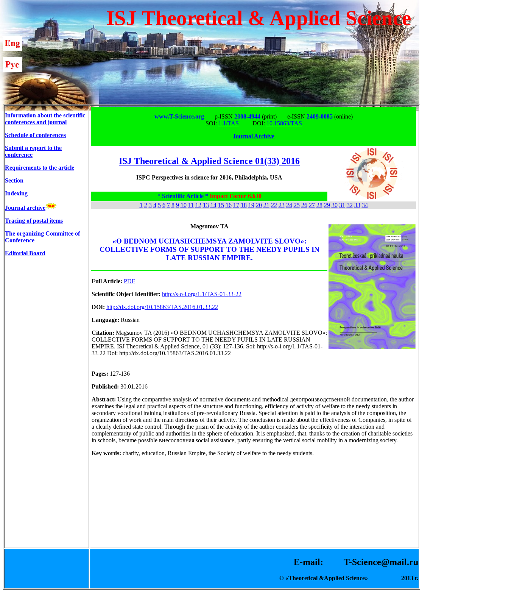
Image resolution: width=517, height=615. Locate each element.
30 (335, 205)
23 (282, 205)
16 (229, 205)
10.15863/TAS (284, 123)
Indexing (16, 193)
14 (213, 205)
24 (289, 205)
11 (191, 205)
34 (365, 205)
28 (319, 205)
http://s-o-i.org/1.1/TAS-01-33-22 (201, 294)
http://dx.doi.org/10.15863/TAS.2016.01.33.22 (162, 307)
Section (14, 180)
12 (198, 205)
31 (342, 205)
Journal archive (25, 207)
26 (304, 205)
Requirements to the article (39, 167)
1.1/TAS (228, 123)
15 (221, 205)
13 (206, 205)
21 (266, 205)
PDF (129, 281)
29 (327, 205)
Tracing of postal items (34, 220)
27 (312, 205)
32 (350, 205)
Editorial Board (25, 253)
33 (357, 205)
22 (274, 205)
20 (259, 205)
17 (236, 205)
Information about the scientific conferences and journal (45, 118)
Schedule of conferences (35, 135)
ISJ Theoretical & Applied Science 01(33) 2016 (209, 161)
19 (251, 205)
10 (184, 205)
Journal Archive (253, 136)
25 (297, 205)
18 (244, 205)
